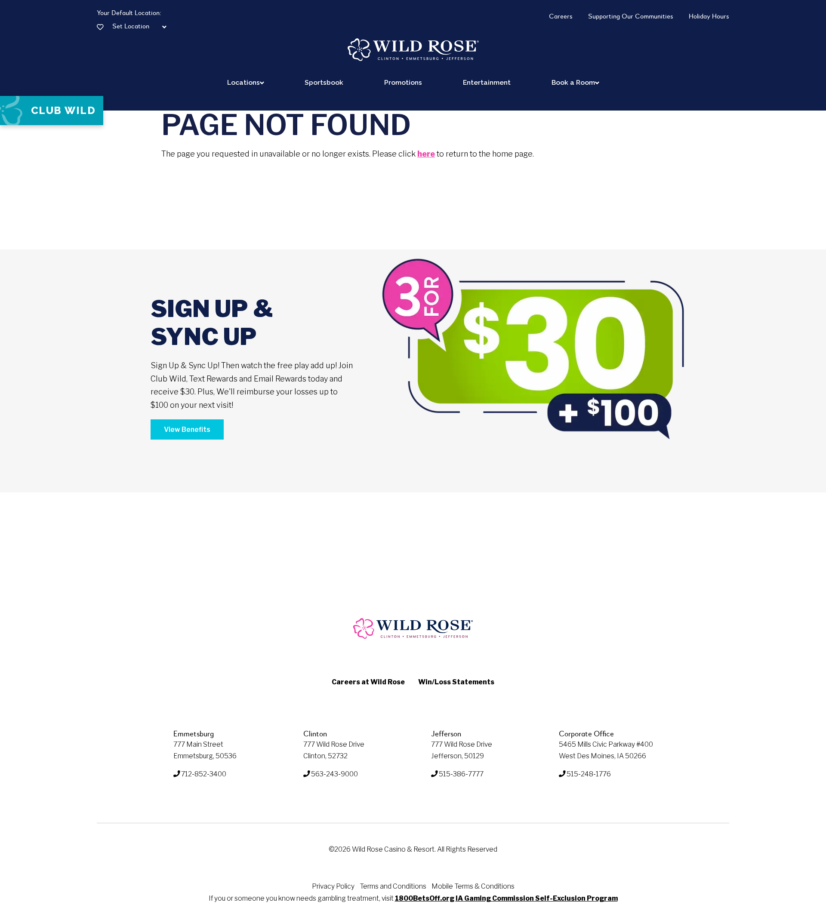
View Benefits (187, 429)
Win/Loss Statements (456, 682)
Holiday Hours (709, 16)
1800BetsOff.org (424, 898)
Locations (243, 82)
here (426, 153)
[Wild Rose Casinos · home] (413, 49)
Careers (561, 16)
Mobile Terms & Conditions (473, 886)
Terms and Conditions (393, 886)
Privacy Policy (333, 886)
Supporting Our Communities (630, 16)
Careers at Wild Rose (368, 682)
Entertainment (487, 82)
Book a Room (573, 82)
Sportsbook (324, 82)
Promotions (403, 82)
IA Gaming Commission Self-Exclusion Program (537, 898)
